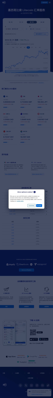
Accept (39, 205)
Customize (31, 205)
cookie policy (20, 201)
